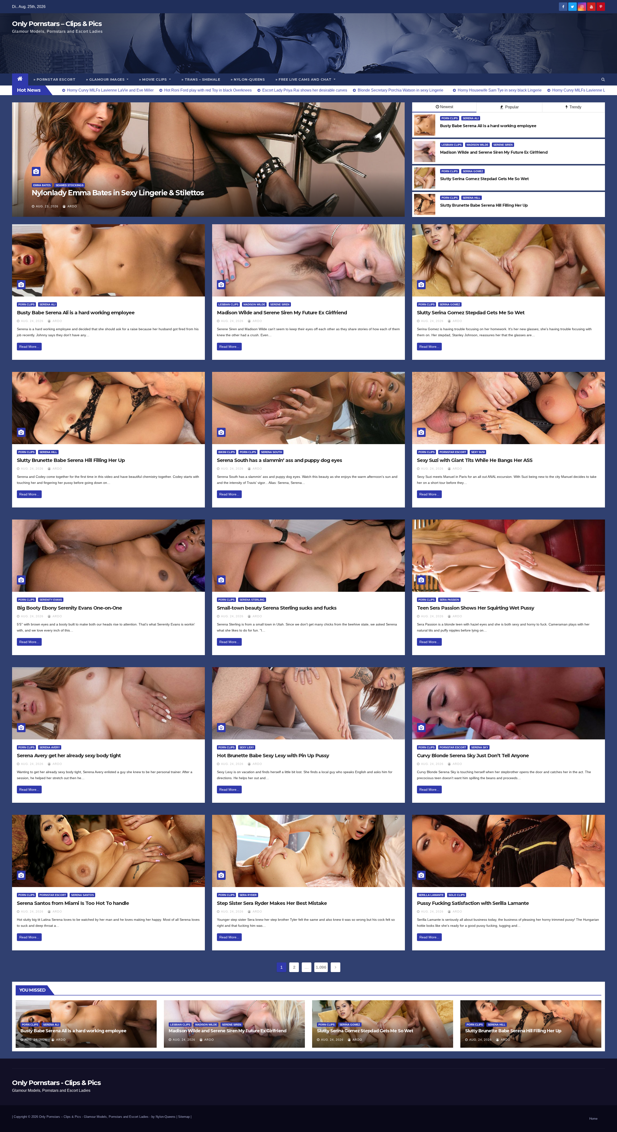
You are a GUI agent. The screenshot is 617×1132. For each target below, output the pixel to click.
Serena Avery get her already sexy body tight (69, 755)
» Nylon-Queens (248, 79)
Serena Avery (50, 747)
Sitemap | (184, 1117)
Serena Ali (471, 118)
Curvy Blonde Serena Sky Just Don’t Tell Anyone (473, 755)
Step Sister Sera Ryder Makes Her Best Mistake (272, 903)
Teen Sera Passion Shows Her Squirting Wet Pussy (475, 608)
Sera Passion (449, 599)
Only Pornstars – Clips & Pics (56, 24)
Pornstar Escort (453, 452)
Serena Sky (479, 747)
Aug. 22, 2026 (47, 206)
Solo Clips (457, 895)
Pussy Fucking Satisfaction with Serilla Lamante (473, 903)
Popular (511, 107)
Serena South (271, 452)
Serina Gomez (473, 171)
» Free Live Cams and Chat (304, 79)
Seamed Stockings (76, 185)
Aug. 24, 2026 (32, 321)
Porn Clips (450, 118)
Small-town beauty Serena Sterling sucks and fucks (276, 608)
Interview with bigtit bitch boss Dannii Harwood (115, 192)
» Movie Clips (153, 79)
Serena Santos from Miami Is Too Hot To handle (73, 903)
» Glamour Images (106, 79)
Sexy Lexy (247, 747)
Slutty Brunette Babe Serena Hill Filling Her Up (71, 460)
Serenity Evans (51, 599)
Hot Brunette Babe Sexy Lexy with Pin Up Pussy (273, 755)
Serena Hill (471, 197)
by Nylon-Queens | (164, 1117)
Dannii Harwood (45, 185)
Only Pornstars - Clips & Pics (56, 1083)
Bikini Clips (226, 452)
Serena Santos (82, 895)
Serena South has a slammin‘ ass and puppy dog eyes (279, 460)
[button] (603, 79)
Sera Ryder (248, 895)
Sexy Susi (478, 452)
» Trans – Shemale (200, 79)
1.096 (321, 967)
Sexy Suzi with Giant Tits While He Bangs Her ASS (474, 460)
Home (593, 1118)
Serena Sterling (252, 599)
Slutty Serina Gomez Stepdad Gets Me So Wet (470, 313)
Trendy (575, 107)
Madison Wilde (477, 144)
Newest (446, 107)
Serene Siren (503, 144)
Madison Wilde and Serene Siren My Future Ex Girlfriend (282, 313)
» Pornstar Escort (55, 79)
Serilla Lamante (430, 895)
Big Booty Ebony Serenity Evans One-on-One (69, 608)
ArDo (72, 206)
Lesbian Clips (452, 144)
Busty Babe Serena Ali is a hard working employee (75, 313)
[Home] (20, 79)
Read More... (29, 347)
